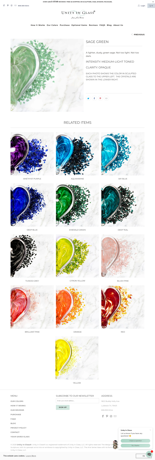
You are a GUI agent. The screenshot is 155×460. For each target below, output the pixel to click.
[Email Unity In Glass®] (15, 6)
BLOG (13, 423)
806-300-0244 (23, 6)
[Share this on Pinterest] (100, 98)
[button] (149, 454)
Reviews (93, 25)
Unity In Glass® (24, 445)
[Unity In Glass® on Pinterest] (8, 6)
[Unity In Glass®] (77, 14)
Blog (109, 25)
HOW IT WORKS (18, 406)
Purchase (65, 25)
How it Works (38, 25)
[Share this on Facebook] (94, 98)
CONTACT (15, 432)
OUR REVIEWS (17, 410)
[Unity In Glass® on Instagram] (11, 6)
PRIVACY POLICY (18, 428)
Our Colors (52, 25)
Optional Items (79, 25)
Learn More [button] (31, 456)
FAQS (102, 25)
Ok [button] (144, 456)
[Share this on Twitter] (88, 98)
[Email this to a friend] (106, 98)
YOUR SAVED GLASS (20, 437)
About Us (118, 25)
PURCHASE (16, 414)
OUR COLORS (17, 401)
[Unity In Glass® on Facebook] (4, 6)
